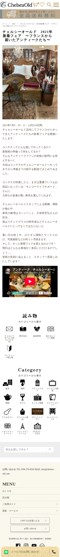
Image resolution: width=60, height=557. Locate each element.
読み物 (5, 497)
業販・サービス (30, 511)
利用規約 (48, 539)
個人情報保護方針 (36, 539)
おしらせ (6, 491)
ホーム (4, 24)
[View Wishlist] (42, 5)
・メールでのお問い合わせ (23, 551)
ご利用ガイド (30, 504)
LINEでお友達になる (30, 520)
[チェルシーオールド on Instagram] (26, 546)
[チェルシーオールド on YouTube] (34, 546)
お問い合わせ (30, 528)
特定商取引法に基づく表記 (18, 539)
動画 (13, 24)
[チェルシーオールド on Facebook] (18, 546)
